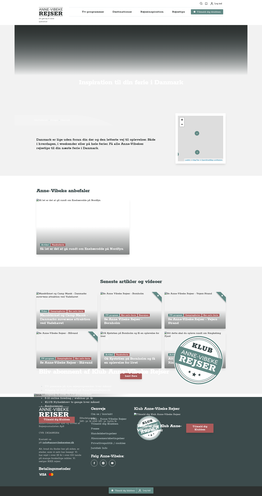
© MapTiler (195, 160)
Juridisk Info (99, 448)
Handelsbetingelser (104, 433)
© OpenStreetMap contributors (211, 160)
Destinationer (41, 120)
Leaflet (187, 160)
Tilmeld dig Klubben (57, 419)
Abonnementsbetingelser (107, 438)
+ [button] (182, 120)
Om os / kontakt (102, 414)
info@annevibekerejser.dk (58, 442)
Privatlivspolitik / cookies (108, 443)
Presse (95, 428)
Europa (54, 120)
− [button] (182, 124)
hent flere (131, 376)
